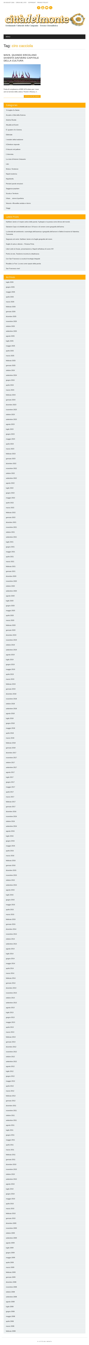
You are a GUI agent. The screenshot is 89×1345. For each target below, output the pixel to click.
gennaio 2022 (10, 517)
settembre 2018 (11, 708)
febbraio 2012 (11, 1096)
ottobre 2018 (10, 704)
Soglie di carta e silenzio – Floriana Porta (20, 244)
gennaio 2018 (10, 748)
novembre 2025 (11, 321)
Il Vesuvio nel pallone (13, 149)
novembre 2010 (11, 1169)
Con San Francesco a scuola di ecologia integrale (23, 259)
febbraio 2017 (11, 802)
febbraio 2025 (11, 360)
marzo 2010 (10, 1208)
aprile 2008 (10, 1321)
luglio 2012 (9, 1071)
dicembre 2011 (11, 1105)
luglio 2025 (9, 341)
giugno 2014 (10, 958)
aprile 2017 (10, 792)
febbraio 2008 (11, 1331)
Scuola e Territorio (12, 193)
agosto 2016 (10, 831)
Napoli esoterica (11, 174)
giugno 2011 (10, 1135)
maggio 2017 (10, 787)
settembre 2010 (11, 1179)
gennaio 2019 (10, 689)
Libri (7, 164)
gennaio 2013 (10, 1042)
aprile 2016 (10, 851)
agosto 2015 (10, 890)
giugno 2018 (10, 723)
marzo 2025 (10, 356)
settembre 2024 (11, 375)
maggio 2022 (10, 498)
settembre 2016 (11, 826)
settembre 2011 (11, 1120)
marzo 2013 (10, 1032)
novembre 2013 (11, 993)
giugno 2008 (10, 1311)
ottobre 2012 (10, 1056)
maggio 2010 (10, 1199)
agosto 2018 (10, 713)
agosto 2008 (10, 1302)
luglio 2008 (9, 1306)
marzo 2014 (10, 973)
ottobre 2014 (10, 939)
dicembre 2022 (11, 463)
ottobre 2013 (10, 998)
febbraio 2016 (11, 860)
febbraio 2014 (11, 978)
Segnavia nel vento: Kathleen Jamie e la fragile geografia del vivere (29, 239)
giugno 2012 (10, 1076)
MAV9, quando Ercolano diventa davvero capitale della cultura (21, 58)
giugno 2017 (10, 782)
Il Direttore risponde (13, 144)
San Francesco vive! (13, 268)
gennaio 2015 (10, 924)
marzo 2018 (10, 738)
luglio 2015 (9, 895)
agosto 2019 (10, 655)
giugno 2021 (10, 547)
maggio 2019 (10, 669)
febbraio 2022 (11, 512)
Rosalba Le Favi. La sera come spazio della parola (23, 263)
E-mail (46, 7)
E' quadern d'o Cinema (14, 130)
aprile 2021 (10, 556)
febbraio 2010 (11, 1213)
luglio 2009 (9, 1248)
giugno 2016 (10, 841)
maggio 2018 (10, 728)
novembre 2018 (11, 699)
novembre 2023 (11, 409)
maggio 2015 (10, 904)
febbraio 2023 (11, 454)
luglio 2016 (9, 836)
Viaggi (8, 208)
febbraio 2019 (11, 684)
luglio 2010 (9, 1189)
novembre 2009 (11, 1228)
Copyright (32, 2)
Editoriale (9, 135)
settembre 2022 (11, 478)
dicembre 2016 (11, 811)
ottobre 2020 (10, 586)
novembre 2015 (11, 875)
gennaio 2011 (10, 1159)
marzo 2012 (10, 1091)
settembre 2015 (11, 885)
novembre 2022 (11, 468)
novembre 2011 (11, 1110)
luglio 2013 (9, 1012)
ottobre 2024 (10, 370)
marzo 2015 (10, 914)
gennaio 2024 (10, 400)
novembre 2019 (11, 640)
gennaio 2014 (10, 983)
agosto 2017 (10, 772)
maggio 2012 (10, 1081)
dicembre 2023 (11, 405)
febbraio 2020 (11, 625)
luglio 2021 (9, 542)
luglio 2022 (9, 488)
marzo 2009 (10, 1267)
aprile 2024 (10, 385)
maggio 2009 (10, 1257)
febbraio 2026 (11, 306)
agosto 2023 (10, 424)
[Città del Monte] (44, 27)
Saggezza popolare (12, 188)
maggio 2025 (10, 346)
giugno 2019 (10, 664)
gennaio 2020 (10, 630)
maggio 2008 (10, 1316)
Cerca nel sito (21, 2)
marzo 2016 (10, 855)
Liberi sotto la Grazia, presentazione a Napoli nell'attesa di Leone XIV (30, 249)
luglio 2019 (9, 659)
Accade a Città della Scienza (16, 115)
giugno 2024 (10, 380)
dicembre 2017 (11, 753)
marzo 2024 (10, 390)
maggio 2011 (10, 1140)
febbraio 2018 (11, 743)
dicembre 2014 (11, 929)
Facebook (38, 7)
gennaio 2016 (10, 865)
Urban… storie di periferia (15, 198)
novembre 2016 (11, 816)
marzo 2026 (10, 302)
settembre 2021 (11, 537)
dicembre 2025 (11, 316)
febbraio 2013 (11, 1037)
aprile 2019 (10, 674)
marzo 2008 (10, 1326)
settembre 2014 (11, 944)
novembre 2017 (11, 757)
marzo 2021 (10, 561)
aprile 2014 (10, 968)
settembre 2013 (11, 1003)
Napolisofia (10, 179)
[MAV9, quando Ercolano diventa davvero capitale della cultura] (22, 85)
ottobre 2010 (10, 1174)
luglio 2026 (9, 282)
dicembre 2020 (11, 576)
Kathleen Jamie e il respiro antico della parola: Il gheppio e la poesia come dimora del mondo (38, 222)
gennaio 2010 (10, 1218)
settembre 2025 (11, 331)
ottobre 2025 (10, 326)
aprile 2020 (10, 615)
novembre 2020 (11, 581)
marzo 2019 (10, 679)
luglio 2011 (9, 1130)
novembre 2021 (11, 527)
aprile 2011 (10, 1145)
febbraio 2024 (11, 395)
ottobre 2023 (10, 414)
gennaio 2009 (10, 1277)
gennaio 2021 (10, 571)
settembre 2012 (11, 1061)
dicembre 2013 (11, 988)
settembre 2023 (11, 419)
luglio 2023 (9, 429)
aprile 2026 (10, 297)
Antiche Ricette (11, 120)
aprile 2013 (10, 1027)
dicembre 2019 (11, 635)
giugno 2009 (10, 1253)
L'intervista (9, 154)
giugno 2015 (10, 900)
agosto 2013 (10, 1007)
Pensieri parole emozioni (14, 184)
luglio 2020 (9, 601)
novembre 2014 (11, 934)
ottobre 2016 (10, 821)
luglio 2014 (9, 954)
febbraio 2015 (11, 919)
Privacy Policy (42, 2)
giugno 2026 (10, 287)
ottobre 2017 (10, 762)
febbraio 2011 (10, 1154)
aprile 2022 (10, 503)
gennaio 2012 (10, 1101)
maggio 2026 (10, 292)
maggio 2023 (10, 439)
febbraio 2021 (11, 566)
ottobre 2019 (10, 645)
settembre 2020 (11, 591)
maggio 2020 (10, 610)
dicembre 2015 (11, 870)
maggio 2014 (10, 963)
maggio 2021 (10, 552)
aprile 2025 (10, 351)
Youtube (42, 7)
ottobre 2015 (10, 880)
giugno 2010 (10, 1194)
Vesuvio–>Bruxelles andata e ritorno (18, 203)
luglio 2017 (9, 777)
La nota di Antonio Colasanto (16, 159)
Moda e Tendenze (12, 169)
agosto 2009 (10, 1243)
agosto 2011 (10, 1125)
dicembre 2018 (11, 694)
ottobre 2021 (10, 532)
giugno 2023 (10, 434)
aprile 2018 (10, 733)
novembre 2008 (11, 1287)
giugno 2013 (10, 1017)
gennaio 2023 (10, 458)
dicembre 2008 (11, 1282)
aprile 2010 (10, 1203)
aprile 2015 (10, 909)
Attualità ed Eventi (32, 96)
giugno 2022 (10, 493)
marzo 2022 (10, 507)
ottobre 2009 (10, 1233)
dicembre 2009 (11, 1223)
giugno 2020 (10, 605)
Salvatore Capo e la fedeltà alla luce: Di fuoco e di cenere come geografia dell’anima (35, 227)
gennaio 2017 (10, 806)
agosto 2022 (10, 483)
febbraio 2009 (11, 1272)
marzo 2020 (10, 620)
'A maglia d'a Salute (12, 110)
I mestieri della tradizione (14, 139)
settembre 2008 (11, 1297)
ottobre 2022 (10, 473)
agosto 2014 (10, 949)
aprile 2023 (10, 444)
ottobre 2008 (10, 1292)
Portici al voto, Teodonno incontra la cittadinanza (22, 254)
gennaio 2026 (10, 311)
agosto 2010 (10, 1184)
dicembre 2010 (11, 1164)
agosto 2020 (10, 596)
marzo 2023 (10, 449)
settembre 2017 (11, 767)
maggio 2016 (10, 846)
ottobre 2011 (10, 1115)
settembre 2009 (11, 1238)
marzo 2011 (10, 1150)
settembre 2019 (11, 650)
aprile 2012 (10, 1086)
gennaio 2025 (10, 365)
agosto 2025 (10, 336)
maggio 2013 (10, 1022)
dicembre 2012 (11, 1047)
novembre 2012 (11, 1052)
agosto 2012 (10, 1066)
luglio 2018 (9, 718)
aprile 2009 (10, 1262)
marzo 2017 (10, 797)
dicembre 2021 (11, 522)
